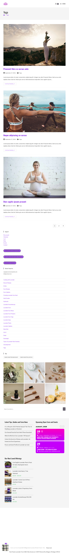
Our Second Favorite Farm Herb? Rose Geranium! (18, 432)
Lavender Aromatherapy (9, 304)
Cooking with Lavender (9, 279)
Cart (4, 239)
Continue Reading (10, 84)
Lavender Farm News (8, 310)
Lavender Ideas (7, 320)
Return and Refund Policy (13, 256)
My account (6, 235)
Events (5, 243)
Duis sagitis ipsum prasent (14, 201)
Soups (4, 335)
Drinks (5, 286)
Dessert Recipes (7, 283)
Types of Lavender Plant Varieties (11, 341)
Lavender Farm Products (9, 313)
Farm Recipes (6, 289)
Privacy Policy (10, 263)
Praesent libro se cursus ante (15, 68)
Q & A (4, 332)
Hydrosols (5, 301)
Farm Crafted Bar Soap (11, 357)
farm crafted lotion (26, 357)
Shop (4, 241)
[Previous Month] (61, 426)
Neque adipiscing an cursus (15, 135)
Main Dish (5, 329)
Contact (5, 245)
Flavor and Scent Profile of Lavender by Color (17, 445)
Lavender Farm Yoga (8, 317)
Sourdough (6, 338)
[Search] (64, 409)
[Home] (4, 15)
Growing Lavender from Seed (10, 295)
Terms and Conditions (12, 250)
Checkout (5, 237)
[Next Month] (63, 426)
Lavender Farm (7, 307)
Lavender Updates (7, 326)
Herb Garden (6, 298)
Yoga (7, 15)
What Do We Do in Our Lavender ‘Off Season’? (17, 435)
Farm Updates (6, 292)
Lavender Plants (7, 323)
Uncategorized (6, 344)
